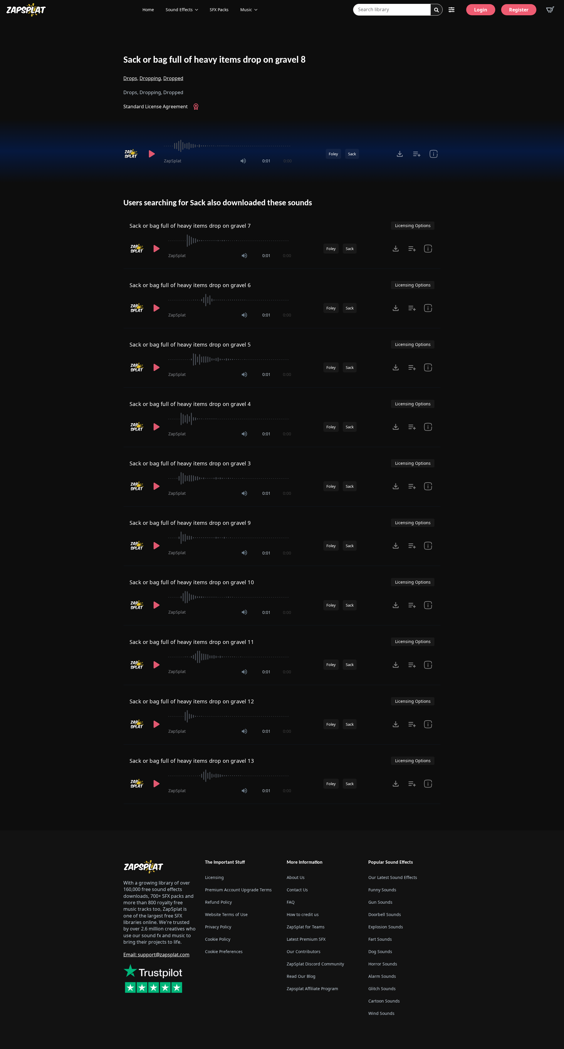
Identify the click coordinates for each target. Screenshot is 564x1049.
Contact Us (297, 890)
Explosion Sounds (385, 927)
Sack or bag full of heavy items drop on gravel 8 (214, 60)
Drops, (130, 78)
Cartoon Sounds (384, 1001)
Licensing (214, 877)
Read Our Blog (301, 976)
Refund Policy (218, 902)
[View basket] (550, 10)
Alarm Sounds (382, 976)
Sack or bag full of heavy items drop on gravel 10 (192, 582)
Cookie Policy (217, 939)
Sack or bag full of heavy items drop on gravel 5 (190, 344)
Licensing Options (413, 225)
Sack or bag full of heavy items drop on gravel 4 (190, 403)
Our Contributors (303, 951)
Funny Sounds (382, 890)
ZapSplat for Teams (306, 927)
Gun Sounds (380, 902)
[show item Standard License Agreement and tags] (433, 154)
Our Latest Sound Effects (392, 877)
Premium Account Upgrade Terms (238, 890)
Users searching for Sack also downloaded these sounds (217, 203)
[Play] (152, 154)
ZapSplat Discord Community (315, 964)
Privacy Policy (218, 927)
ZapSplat (172, 161)
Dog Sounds (380, 951)
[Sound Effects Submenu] (198, 10)
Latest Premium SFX (306, 939)
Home (148, 9)
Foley (333, 153)
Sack (352, 153)
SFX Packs (219, 9)
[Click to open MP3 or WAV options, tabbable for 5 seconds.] (400, 154)
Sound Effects (179, 9)
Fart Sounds (380, 939)
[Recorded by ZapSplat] (132, 154)
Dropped (173, 78)
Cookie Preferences (224, 951)
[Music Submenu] (257, 10)
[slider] (228, 146)
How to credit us (303, 914)
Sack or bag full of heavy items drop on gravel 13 (192, 760)
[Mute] (243, 161)
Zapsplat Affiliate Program (312, 988)
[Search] (436, 10)
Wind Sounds (381, 1013)
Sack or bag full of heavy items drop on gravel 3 (190, 463)
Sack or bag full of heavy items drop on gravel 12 (192, 701)
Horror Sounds (382, 964)
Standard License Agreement (155, 106)
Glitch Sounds (382, 988)
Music (246, 9)
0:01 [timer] (266, 161)
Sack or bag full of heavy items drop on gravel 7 (190, 225)
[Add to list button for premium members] (417, 154)
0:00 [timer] (287, 161)
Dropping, (151, 78)
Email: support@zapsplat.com (156, 954)
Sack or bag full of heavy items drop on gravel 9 (190, 522)
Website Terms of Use (226, 914)
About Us (296, 877)
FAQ (291, 902)
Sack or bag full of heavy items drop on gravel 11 (192, 641)
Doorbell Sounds (384, 914)
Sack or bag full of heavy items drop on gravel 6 (190, 285)
